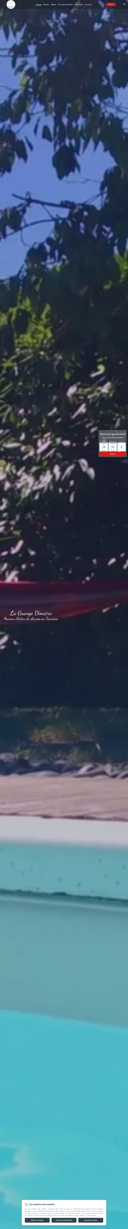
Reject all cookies (37, 1220)
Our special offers (65, 4)
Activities (79, 4)
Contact (88, 4)
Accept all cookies (90, 1220)
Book (111, 4)
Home (38, 4)
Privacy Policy (91, 1215)
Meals (53, 4)
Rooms (46, 4)
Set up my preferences (64, 1220)
